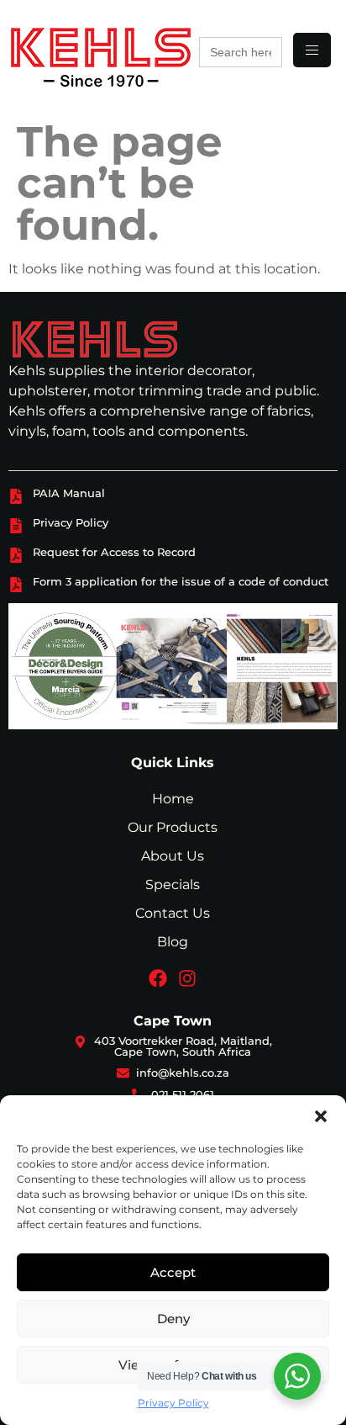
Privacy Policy (173, 1402)
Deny (173, 1319)
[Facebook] (158, 978)
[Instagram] (187, 978)
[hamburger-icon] (312, 50)
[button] (320, 1116)
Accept (173, 1272)
